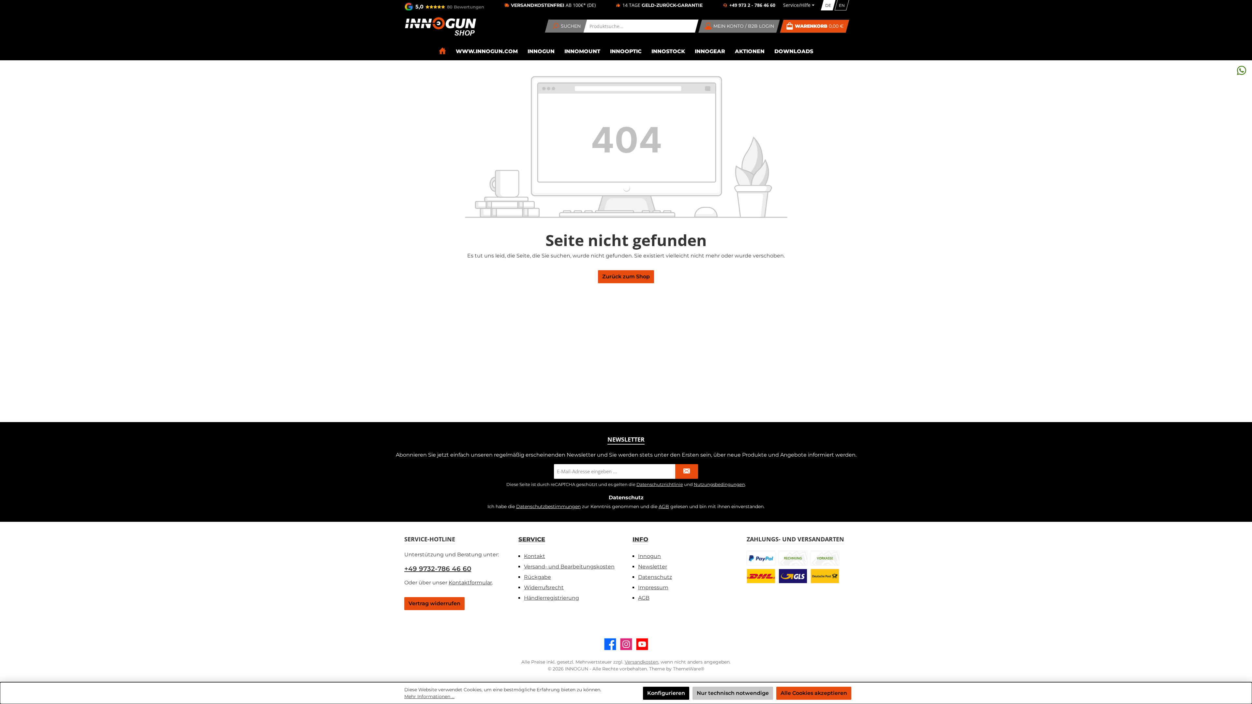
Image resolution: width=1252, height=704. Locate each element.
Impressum (653, 587)
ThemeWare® (688, 669)
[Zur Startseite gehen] (440, 26)
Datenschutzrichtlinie (659, 484)
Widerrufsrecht (544, 587)
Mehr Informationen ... (429, 696)
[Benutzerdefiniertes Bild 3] (825, 558)
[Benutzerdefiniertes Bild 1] (761, 558)
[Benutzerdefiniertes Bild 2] (793, 558)
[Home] (442, 51)
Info (640, 539)
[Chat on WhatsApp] (1241, 70)
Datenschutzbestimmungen (548, 506)
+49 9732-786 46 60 (437, 569)
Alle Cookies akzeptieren (814, 693)
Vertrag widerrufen (434, 603)
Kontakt (534, 556)
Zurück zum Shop (626, 276)
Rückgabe (537, 577)
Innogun (649, 556)
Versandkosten (641, 662)
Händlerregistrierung (551, 598)
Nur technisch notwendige (733, 693)
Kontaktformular (470, 582)
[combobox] (641, 26)
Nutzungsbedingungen (719, 484)
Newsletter (652, 567)
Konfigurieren (666, 693)
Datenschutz (655, 577)
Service (531, 539)
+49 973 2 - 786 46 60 (752, 5)
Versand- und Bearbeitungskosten (569, 567)
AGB (664, 506)
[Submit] (686, 471)
